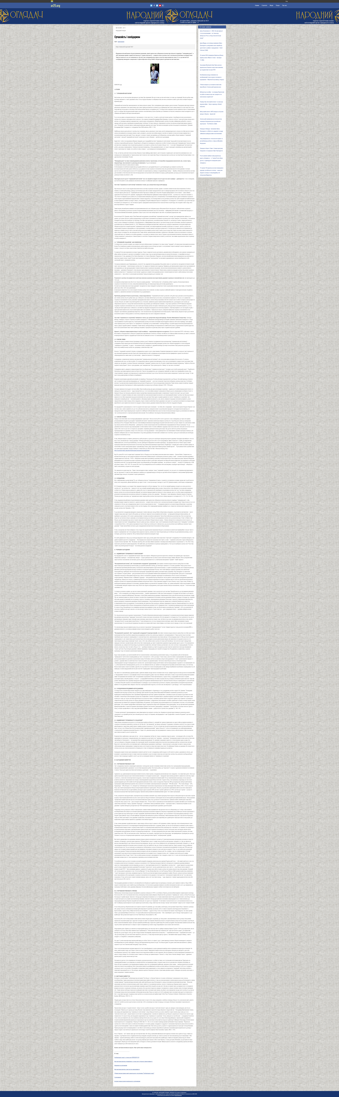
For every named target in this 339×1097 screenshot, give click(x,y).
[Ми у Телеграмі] (151, 5)
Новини (257, 5)
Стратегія (264, 5)
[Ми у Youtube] (160, 5)
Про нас (284, 5)
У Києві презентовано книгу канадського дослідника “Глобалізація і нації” (134, 1073)
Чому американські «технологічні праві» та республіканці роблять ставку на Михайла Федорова (211, 141)
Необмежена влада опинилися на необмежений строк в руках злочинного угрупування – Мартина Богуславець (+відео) (212, 77)
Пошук (278, 5)
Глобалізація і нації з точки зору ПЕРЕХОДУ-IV (126, 1057)
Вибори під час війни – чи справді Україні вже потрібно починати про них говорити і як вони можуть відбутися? (212, 94)
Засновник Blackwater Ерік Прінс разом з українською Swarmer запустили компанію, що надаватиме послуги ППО (211, 67)
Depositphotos (178, 1095)
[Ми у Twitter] (157, 5)
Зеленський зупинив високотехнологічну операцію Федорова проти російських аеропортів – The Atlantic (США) (211, 121)
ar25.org (55, 5)
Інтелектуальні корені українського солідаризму (127, 1081)
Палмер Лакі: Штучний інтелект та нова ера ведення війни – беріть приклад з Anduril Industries (211, 104)
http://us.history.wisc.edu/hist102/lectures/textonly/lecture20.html (131, 450)
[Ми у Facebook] (154, 5)
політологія (121, 41)
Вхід (287, 1)
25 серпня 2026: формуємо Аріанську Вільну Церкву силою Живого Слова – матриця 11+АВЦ (211, 57)
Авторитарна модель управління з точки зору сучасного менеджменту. (133, 1061)
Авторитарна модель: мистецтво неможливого (127, 1069)
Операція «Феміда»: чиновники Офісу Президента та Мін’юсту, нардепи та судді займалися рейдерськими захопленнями (211, 131)
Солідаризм (117, 1077)
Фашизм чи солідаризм (120, 1065)
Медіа (271, 5)
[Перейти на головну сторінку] (169, 16)
